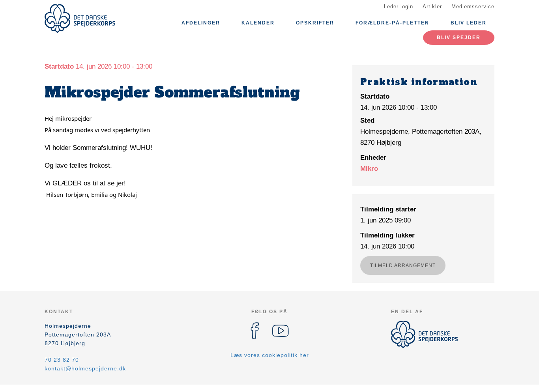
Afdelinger (201, 23)
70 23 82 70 (62, 360)
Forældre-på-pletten (392, 23)
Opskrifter (315, 23)
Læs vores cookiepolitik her (269, 355)
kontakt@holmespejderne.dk (85, 368)
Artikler (432, 6)
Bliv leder (469, 23)
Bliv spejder (459, 37)
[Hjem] (80, 18)
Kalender (258, 23)
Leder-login (398, 6)
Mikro (369, 168)
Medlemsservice (472, 6)
